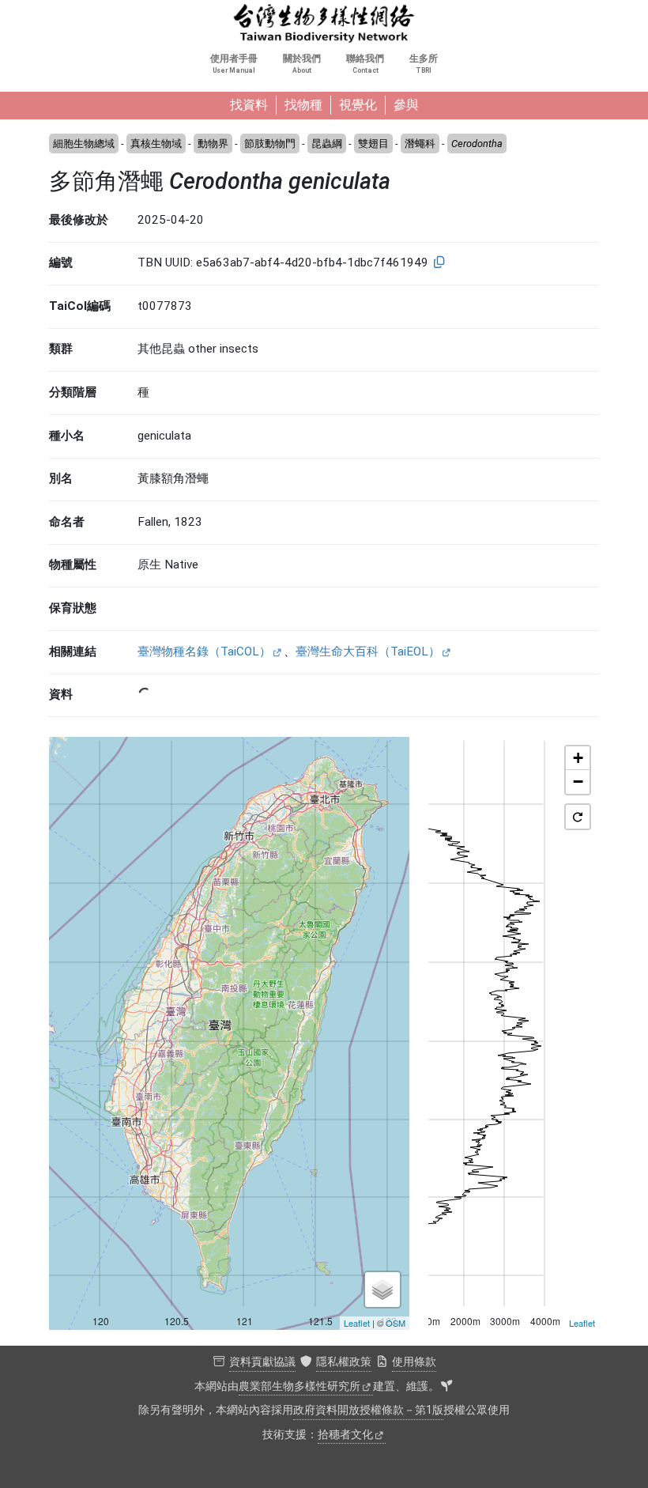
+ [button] (578, 758)
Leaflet (357, 1322)
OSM (395, 1322)
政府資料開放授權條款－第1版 (368, 1410)
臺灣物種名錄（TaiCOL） (204, 651)
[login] (446, 1386)
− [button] (578, 781)
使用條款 (414, 1362)
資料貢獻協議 (262, 1362)
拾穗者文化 (345, 1434)
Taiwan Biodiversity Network (324, 23)
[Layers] (382, 1289)
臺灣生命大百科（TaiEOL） (368, 651)
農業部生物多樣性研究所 (299, 1386)
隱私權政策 (343, 1362)
